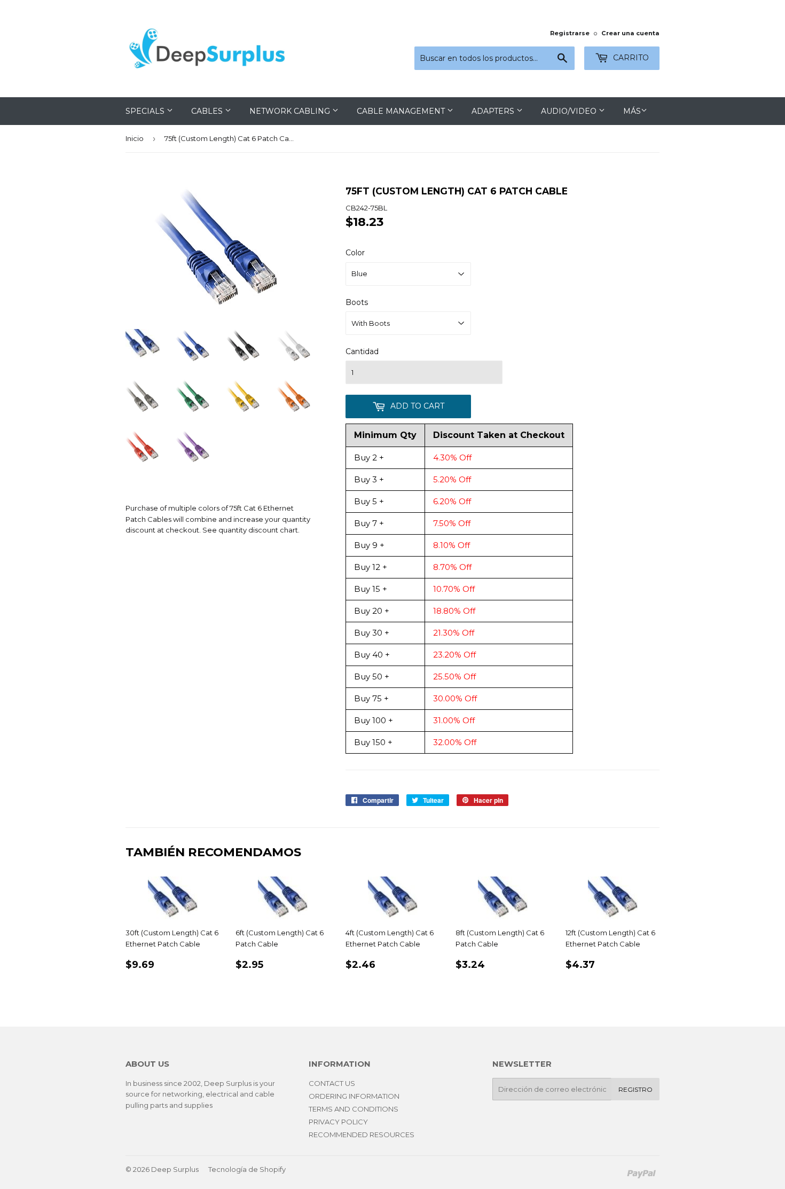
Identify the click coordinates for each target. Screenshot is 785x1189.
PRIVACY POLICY (338, 1121)
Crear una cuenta (630, 33)
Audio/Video (570, 111)
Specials (146, 111)
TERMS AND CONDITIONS (353, 1109)
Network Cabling (290, 111)
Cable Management (402, 111)
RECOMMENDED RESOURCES (361, 1134)
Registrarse (570, 33)
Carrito (630, 57)
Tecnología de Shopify (247, 1169)
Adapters (494, 111)
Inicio (134, 138)
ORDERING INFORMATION (354, 1096)
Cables (208, 111)
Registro (635, 1089)
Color (355, 252)
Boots (357, 302)
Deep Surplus (175, 1169)
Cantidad (362, 351)
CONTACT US (332, 1083)
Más (632, 111)
